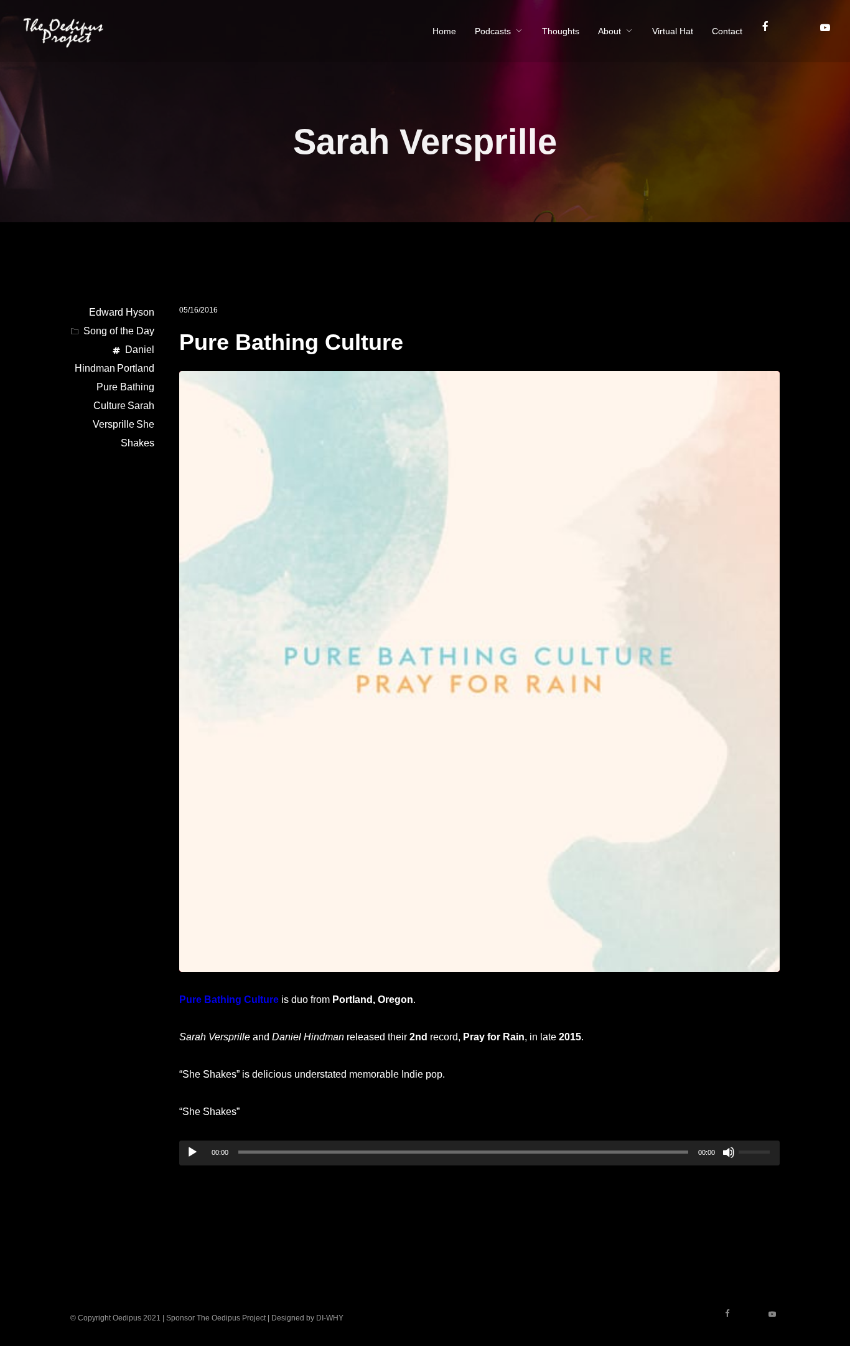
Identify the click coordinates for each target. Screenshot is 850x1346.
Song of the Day (118, 331)
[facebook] (770, 31)
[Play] (192, 1152)
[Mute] (728, 1152)
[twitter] (800, 31)
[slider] (756, 1150)
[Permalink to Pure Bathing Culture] (479, 962)
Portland (135, 368)
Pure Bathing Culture (291, 342)
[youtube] (824, 32)
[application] (479, 1153)
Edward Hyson (121, 312)
